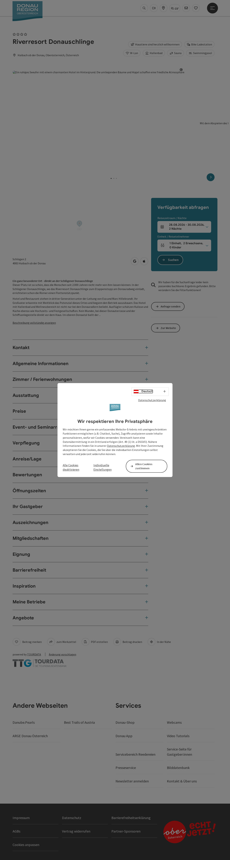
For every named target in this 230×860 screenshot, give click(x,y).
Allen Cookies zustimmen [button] (143, 466)
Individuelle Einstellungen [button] (102, 467)
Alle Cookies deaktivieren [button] (71, 467)
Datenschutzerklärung (152, 400)
